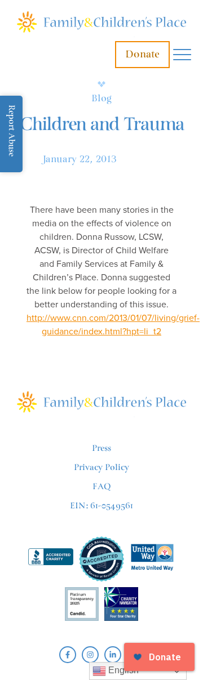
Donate (142, 54)
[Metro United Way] (152, 559)
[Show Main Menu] (182, 55)
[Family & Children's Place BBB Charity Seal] (50, 558)
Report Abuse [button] (11, 130)
